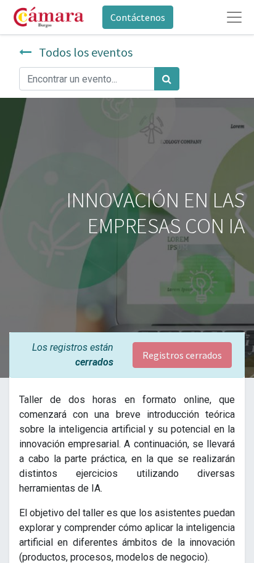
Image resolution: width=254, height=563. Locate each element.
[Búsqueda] (166, 78)
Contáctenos (137, 17)
